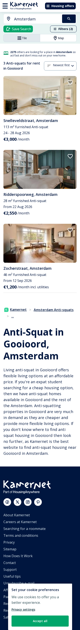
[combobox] (30, 19)
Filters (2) (65, 29)
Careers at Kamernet (20, 521)
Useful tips (12, 576)
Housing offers (62, 6)
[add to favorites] (70, 82)
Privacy (9, 542)
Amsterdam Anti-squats (54, 309)
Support (10, 569)
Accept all (40, 621)
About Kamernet (16, 515)
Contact (9, 562)
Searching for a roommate (24, 528)
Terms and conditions (20, 535)
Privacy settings (23, 609)
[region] (40, 607)
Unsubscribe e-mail (18, 583)
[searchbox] (36, 19)
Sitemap (9, 549)
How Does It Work (18, 556)
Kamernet (18, 309)
